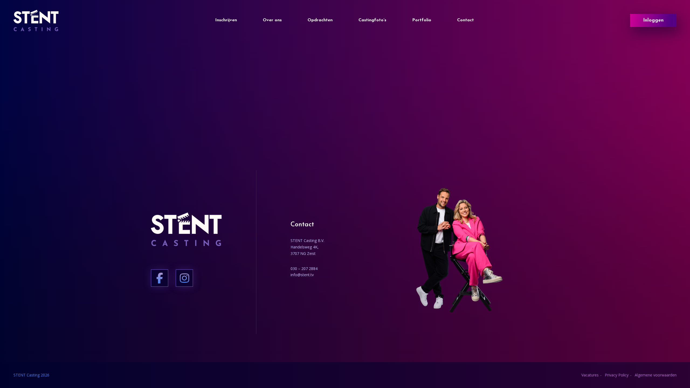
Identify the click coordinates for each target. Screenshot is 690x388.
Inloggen (653, 20)
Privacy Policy (617, 374)
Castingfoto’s (372, 20)
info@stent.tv (302, 274)
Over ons (272, 20)
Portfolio (421, 20)
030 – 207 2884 (304, 268)
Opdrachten (320, 20)
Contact (465, 20)
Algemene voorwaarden (656, 374)
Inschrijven (226, 20)
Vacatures (590, 374)
